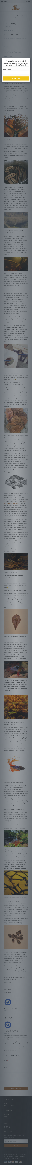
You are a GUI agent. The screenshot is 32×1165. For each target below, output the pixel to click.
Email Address (7, 69)
